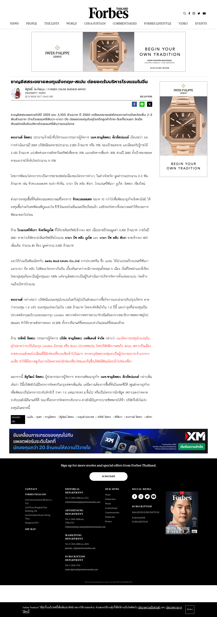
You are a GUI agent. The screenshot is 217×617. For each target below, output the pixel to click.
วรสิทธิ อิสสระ (104, 417)
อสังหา (149, 417)
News (42, 93)
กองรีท (30, 417)
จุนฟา (39, 417)
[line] (142, 105)
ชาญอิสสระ (50, 417)
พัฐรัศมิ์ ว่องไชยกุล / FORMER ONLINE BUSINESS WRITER (55, 89)
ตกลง (190, 609)
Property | (31, 93)
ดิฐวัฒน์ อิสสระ (66, 417)
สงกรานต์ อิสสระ (134, 417)
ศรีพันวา (118, 417)
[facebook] (134, 105)
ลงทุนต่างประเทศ (86, 417)
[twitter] (149, 105)
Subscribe (108, 476)
